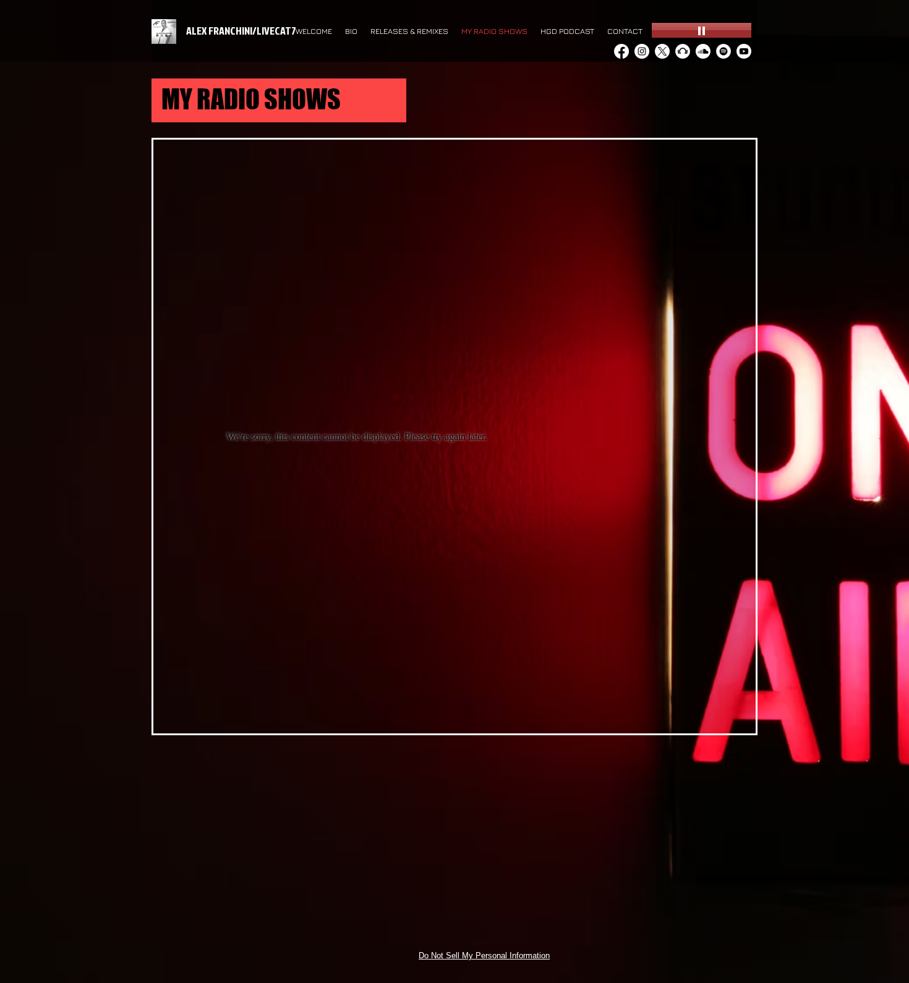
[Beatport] (682, 51)
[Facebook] (621, 51)
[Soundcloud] (703, 51)
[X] (662, 51)
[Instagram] (641, 51)
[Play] (701, 30)
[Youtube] (743, 51)
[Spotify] (723, 51)
